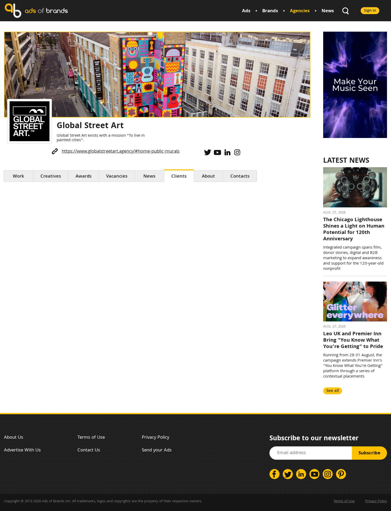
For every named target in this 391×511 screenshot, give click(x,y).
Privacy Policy (155, 438)
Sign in (370, 10)
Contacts (239, 177)
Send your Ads (157, 450)
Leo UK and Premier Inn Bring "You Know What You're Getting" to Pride (353, 340)
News (328, 11)
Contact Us (88, 450)
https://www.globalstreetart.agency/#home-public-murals (121, 152)
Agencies (300, 11)
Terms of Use (91, 438)
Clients (178, 177)
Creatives (50, 177)
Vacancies (116, 177)
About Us (13, 438)
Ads (246, 11)
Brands (270, 11)
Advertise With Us (22, 450)
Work (18, 177)
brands (46, 10)
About (208, 177)
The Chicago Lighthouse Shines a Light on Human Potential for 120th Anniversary (353, 230)
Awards (83, 177)
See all (332, 391)
